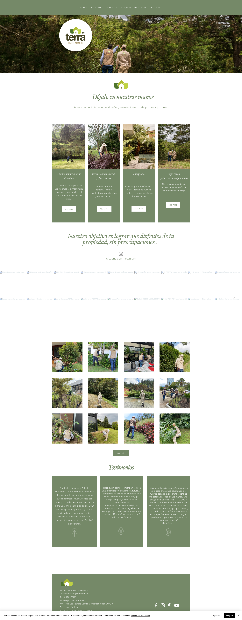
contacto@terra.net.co (77, 593)
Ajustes (216, 615)
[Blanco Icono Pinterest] (169, 605)
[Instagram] (121, 254)
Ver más (121, 453)
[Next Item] (234, 297)
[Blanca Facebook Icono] (156, 605)
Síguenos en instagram (121, 258)
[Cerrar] (238, 615)
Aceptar (229, 615)
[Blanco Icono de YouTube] (176, 605)
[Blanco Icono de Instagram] (163, 605)
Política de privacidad (140, 615)
